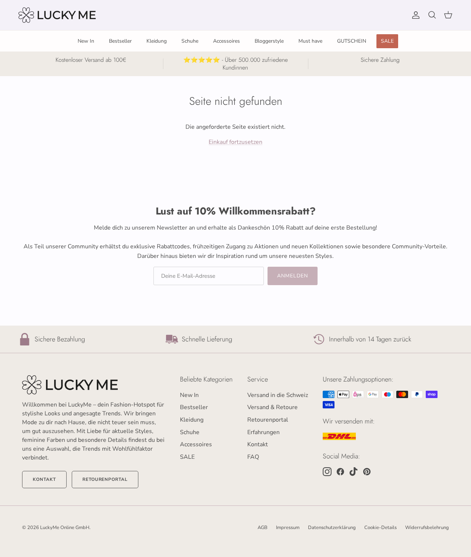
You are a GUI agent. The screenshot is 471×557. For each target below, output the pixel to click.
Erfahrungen (263, 432)
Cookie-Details (380, 527)
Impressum (288, 527)
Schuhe (189, 41)
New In (86, 41)
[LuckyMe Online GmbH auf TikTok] (353, 471)
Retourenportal (105, 479)
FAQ (253, 457)
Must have (310, 41)
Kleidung (156, 41)
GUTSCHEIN (351, 41)
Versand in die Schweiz (277, 395)
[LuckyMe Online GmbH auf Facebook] (340, 471)
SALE (387, 41)
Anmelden (292, 275)
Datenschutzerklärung (332, 527)
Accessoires (226, 41)
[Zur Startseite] (93, 384)
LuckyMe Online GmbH (64, 527)
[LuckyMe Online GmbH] (57, 15)
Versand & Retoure (272, 407)
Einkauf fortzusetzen (235, 142)
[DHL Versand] (339, 436)
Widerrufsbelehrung (427, 527)
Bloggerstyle (269, 41)
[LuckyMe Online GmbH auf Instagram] (327, 471)
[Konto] (414, 15)
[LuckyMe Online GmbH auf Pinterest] (366, 471)
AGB (263, 527)
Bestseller (120, 41)
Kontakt (44, 479)
